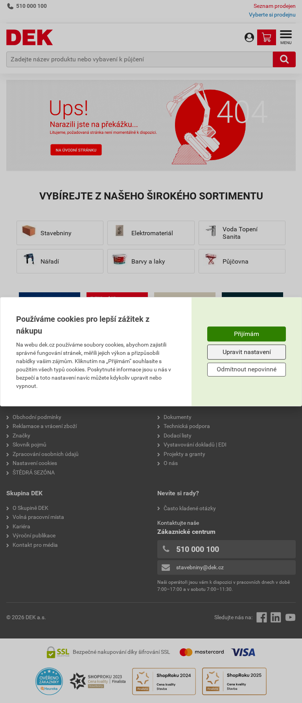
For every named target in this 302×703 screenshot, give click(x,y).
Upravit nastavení (247, 352)
